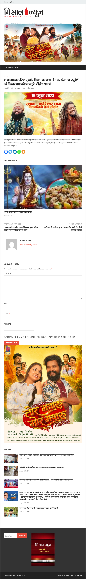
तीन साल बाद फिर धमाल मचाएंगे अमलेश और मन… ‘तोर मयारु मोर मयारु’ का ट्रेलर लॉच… (46, 480)
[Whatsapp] (19, 152)
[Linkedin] (15, 152)
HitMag (79, 576)
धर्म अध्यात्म (6, 76)
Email (7, 314)
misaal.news (21, 576)
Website (7, 324)
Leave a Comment (28, 88)
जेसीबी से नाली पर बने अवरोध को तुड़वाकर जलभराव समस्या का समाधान (41, 467)
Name (7, 303)
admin (19, 88)
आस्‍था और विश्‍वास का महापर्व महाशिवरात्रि (17, 212)
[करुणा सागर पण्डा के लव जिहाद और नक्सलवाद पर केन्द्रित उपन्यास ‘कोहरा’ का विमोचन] (11, 455)
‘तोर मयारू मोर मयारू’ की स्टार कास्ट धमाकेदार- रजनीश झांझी (38, 508)
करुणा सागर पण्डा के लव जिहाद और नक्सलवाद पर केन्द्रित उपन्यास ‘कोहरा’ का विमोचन (46, 455)
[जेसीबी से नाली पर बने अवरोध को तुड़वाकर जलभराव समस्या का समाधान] (11, 467)
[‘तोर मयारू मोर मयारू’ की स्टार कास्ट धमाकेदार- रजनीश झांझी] (11, 508)
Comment (8, 273)
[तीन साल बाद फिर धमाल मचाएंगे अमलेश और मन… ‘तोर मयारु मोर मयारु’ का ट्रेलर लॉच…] (11, 480)
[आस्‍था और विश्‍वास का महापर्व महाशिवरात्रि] (43, 209)
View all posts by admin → (29, 245)
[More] (23, 152)
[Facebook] (6, 152)
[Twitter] (10, 152)
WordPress (69, 576)
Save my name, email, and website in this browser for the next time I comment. (39, 337)
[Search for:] (15, 535)
